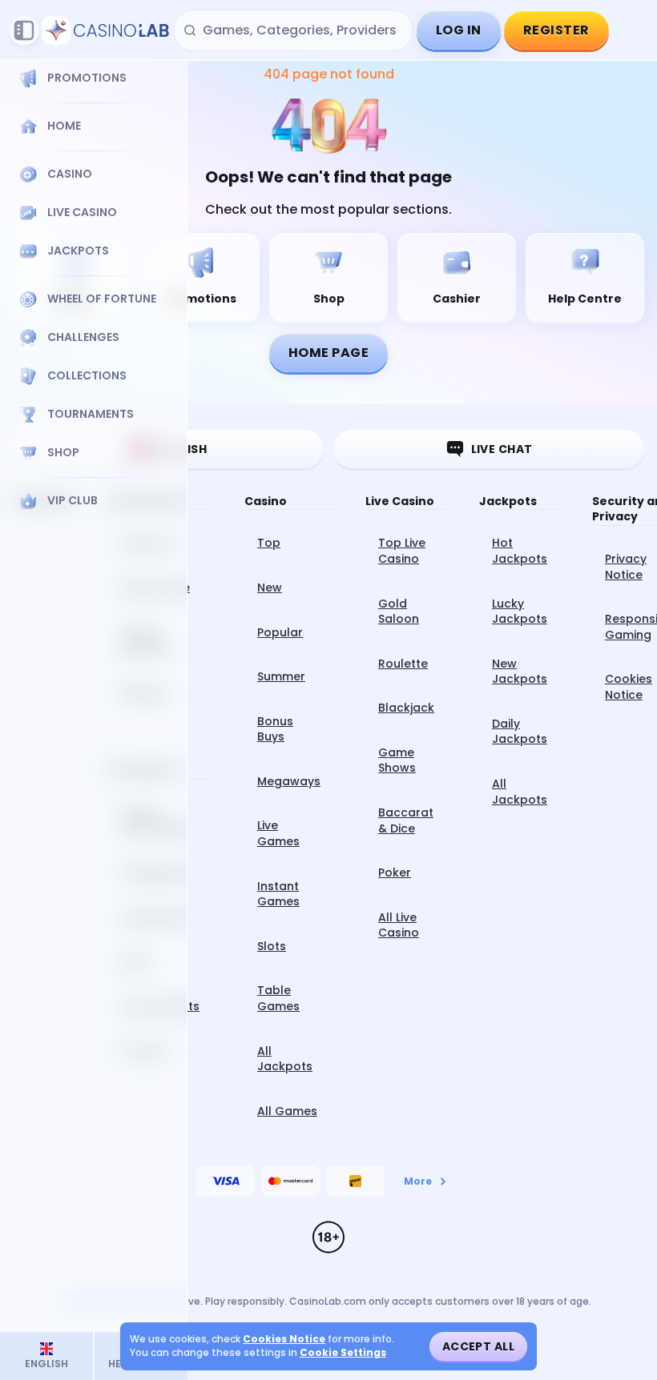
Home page (328, 352)
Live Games (278, 833)
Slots (271, 946)
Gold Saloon (398, 612)
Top (268, 543)
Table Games (278, 998)
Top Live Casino (401, 551)
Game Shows (397, 760)
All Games (287, 1111)
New (269, 588)
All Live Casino (398, 925)
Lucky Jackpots (519, 612)
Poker (394, 873)
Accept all (478, 1346)
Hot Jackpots (519, 551)
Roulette (403, 664)
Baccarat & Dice (405, 820)
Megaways (288, 781)
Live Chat (502, 449)
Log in (459, 30)
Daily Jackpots (519, 732)
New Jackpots (519, 672)
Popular (280, 632)
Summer (281, 676)
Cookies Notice (284, 1339)
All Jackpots (284, 1059)
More (418, 1181)
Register (556, 30)
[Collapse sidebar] (24, 30)
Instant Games (278, 894)
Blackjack (406, 708)
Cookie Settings (343, 1352)
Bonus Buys (275, 729)
